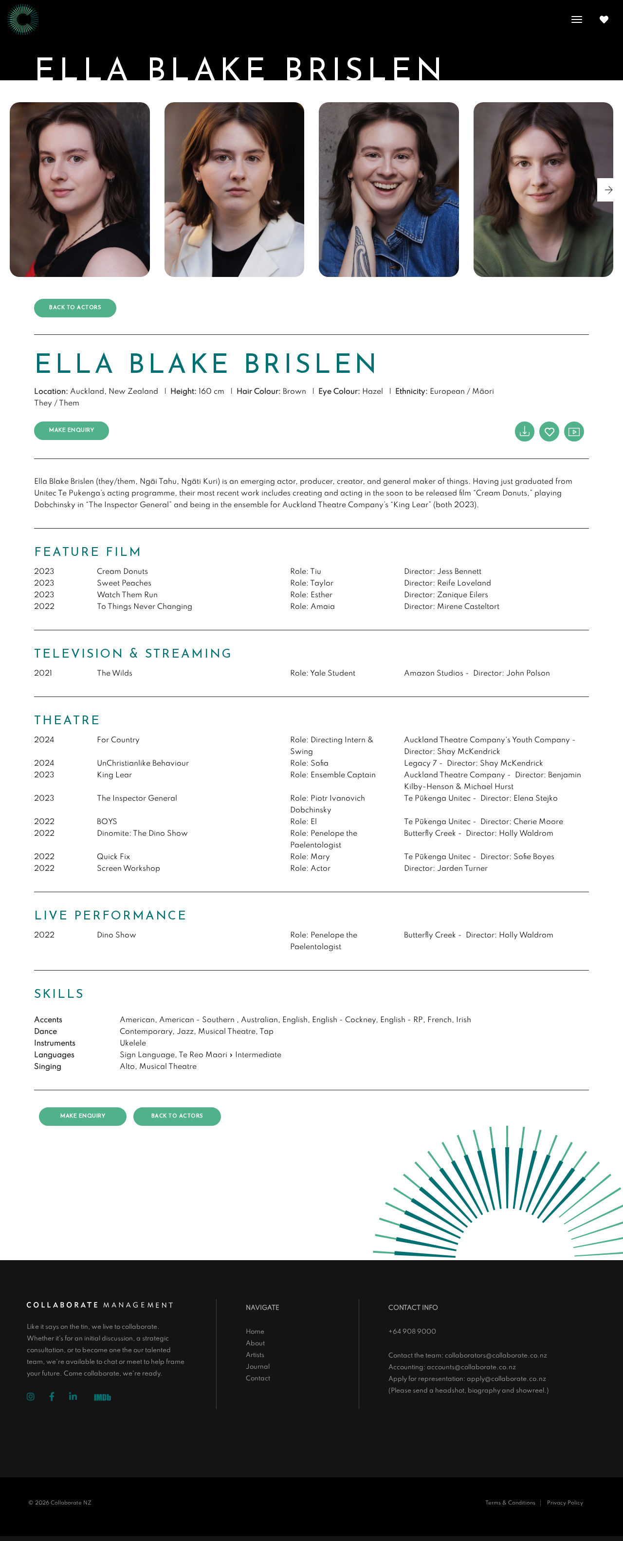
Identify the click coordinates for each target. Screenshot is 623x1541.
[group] (79, 189)
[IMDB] (106, 1398)
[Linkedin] (80, 1398)
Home (255, 1332)
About (255, 1343)
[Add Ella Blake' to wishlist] (549, 431)
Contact (258, 1379)
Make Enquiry (71, 430)
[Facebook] (59, 1398)
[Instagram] (38, 1398)
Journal (258, 1367)
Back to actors (75, 308)
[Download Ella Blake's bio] (525, 431)
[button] (609, 190)
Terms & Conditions (510, 1503)
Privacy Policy (565, 1503)
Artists (255, 1355)
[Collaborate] (22, 19)
